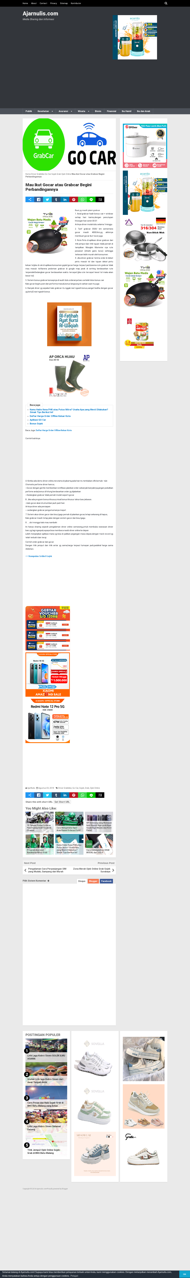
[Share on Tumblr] (56, 199)
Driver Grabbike (65, 788)
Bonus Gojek (36, 423)
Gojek (81, 788)
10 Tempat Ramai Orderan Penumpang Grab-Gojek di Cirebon (39, 827)
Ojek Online (95, 788)
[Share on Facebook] (38, 199)
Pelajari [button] (74, 1276)
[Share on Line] (91, 199)
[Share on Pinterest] (73, 199)
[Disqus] (69, 918)
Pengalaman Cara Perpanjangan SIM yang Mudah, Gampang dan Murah (47, 870)
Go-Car (75, 788)
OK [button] (184, 1274)
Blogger (93, 881)
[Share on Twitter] (47, 199)
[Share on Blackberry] (100, 199)
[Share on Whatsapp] (82, 199)
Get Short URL (62, 802)
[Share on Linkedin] (65, 199)
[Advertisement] (95, 83)
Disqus (81, 881)
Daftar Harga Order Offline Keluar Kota (50, 416)
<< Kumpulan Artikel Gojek (38, 556)
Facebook (106, 881)
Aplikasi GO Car (38, 420)
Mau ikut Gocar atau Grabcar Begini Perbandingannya (58, 187)
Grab (87, 788)
